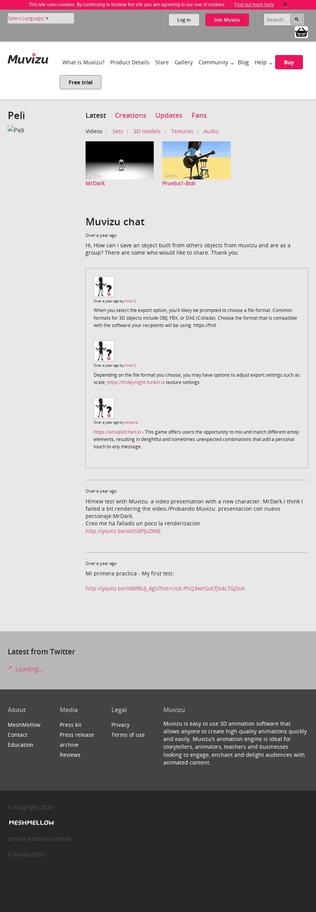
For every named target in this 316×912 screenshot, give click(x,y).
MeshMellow (24, 724)
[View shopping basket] (301, 31)
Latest (96, 115)
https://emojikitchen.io (117, 432)
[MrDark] (120, 160)
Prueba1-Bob (179, 183)
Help (261, 62)
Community (213, 62)
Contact (17, 734)
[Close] (285, 4)
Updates (169, 115)
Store (162, 62)
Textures (182, 131)
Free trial (80, 82)
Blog (243, 62)
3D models (147, 131)
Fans (199, 115)
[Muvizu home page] (28, 57)
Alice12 (130, 300)
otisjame (131, 422)
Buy (289, 62)
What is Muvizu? (83, 62)
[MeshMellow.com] (31, 822)
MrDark (95, 183)
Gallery (184, 62)
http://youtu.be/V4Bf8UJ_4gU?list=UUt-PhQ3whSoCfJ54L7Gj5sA (165, 588)
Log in (184, 20)
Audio (211, 131)
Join (227, 20)
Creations (130, 115)
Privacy (120, 724)
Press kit (70, 724)
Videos (94, 131)
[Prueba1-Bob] (196, 160)
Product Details (130, 62)
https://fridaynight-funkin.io (136, 382)
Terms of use (128, 734)
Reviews (70, 754)
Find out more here (254, 4)
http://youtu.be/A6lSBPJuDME (123, 531)
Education (21, 744)
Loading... (28, 669)
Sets (118, 131)
